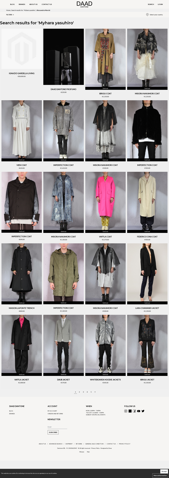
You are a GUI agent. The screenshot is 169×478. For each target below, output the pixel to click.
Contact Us (111, 444)
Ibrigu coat (105, 93)
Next (95, 390)
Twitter (143, 411)
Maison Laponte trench (21, 308)
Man (88, 452)
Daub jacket (63, 379)
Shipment (69, 444)
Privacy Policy (124, 444)
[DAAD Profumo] (63, 57)
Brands (22, 4)
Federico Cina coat (147, 236)
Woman (81, 452)
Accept (164, 471)
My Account (52, 411)
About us (33, 4)
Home (8, 10)
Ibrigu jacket (147, 379)
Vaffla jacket (21, 379)
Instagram (125, 411)
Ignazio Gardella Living (21, 73)
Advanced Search (55, 444)
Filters (9, 15)
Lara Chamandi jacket (147, 308)
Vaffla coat (105, 236)
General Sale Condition (94, 444)
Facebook (134, 411)
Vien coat (22, 165)
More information (160, 475)
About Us (42, 444)
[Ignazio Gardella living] (21, 49)
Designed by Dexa (106, 448)
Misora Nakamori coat (147, 93)
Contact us (47, 4)
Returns (79, 444)
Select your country (156, 15)
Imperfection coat (63, 165)
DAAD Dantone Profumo (63, 89)
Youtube (138, 411)
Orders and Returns (55, 413)
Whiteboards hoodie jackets (105, 379)
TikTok (130, 411)
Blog (12, 4)
